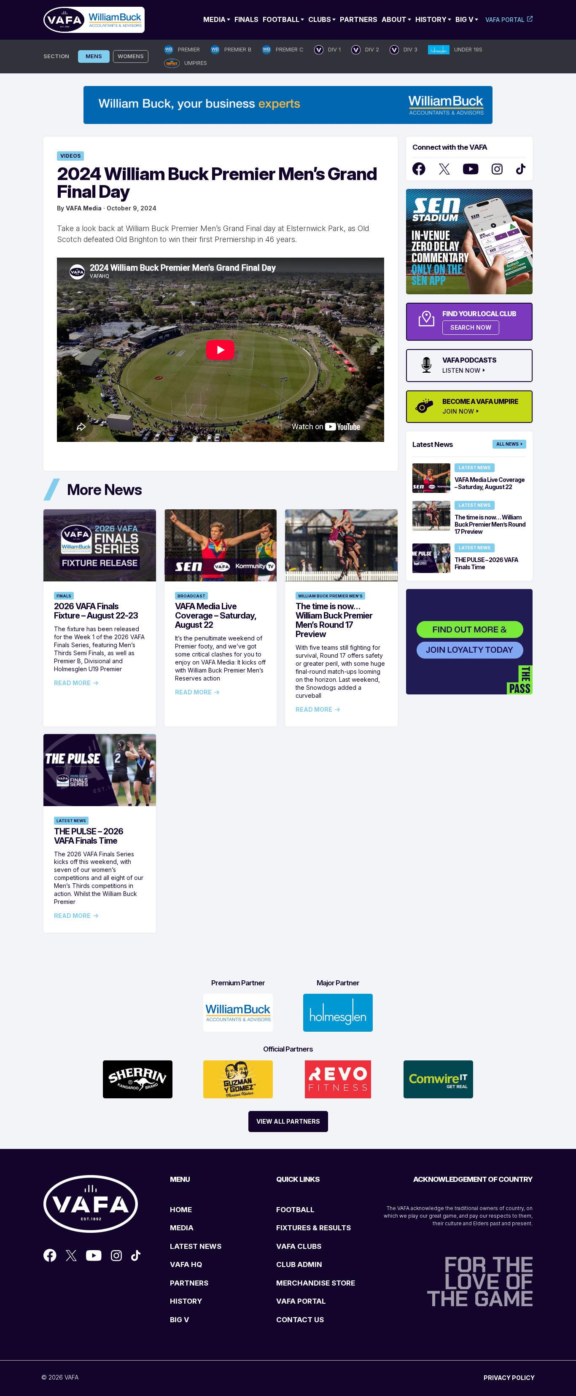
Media (214, 19)
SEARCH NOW (470, 327)
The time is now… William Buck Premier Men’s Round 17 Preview (334, 620)
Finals (246, 19)
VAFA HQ (186, 1264)
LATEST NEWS (195, 1246)
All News (507, 444)
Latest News (71, 820)
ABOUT (394, 19)
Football (281, 19)
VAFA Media (84, 208)
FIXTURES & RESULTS (313, 1228)
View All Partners (288, 1121)
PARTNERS (189, 1283)
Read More (72, 683)
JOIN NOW (458, 411)
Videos (70, 156)
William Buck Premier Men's (330, 596)
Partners (358, 19)
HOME (181, 1209)
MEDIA (182, 1228)
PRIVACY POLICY (509, 1377)
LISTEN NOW (461, 370)
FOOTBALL (295, 1209)
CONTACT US (300, 1319)
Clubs (319, 19)
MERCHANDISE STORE (315, 1283)
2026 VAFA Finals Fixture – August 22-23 (96, 611)
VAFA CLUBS (298, 1246)
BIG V (179, 1319)
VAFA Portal (505, 19)
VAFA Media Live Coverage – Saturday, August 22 (215, 615)
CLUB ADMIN (299, 1264)
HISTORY (186, 1301)
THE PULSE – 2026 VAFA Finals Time (88, 836)
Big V (464, 19)
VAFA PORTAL (301, 1301)
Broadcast (191, 596)
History (431, 19)
